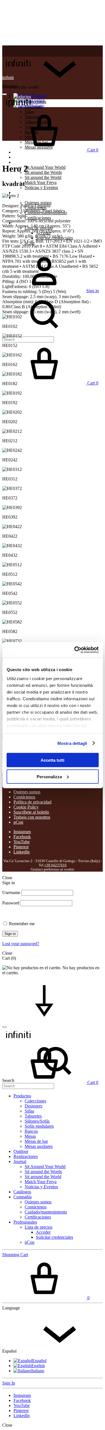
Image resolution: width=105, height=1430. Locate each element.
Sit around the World (43, 177)
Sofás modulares (39, 1126)
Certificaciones (38, 217)
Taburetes (33, 1116)
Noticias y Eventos (41, 187)
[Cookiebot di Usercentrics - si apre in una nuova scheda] (75, 649)
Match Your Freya (41, 182)
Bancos (31, 1131)
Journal (19, 162)
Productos (22, 1095)
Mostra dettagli (72, 743)
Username (11, 892)
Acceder (43, 1232)
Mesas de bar (36, 1141)
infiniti (8, 77)
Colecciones (35, 101)
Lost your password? (20, 943)
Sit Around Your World (45, 167)
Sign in (10, 934)
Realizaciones (25, 157)
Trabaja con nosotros (31, 817)
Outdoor (20, 1151)
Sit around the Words (43, 172)
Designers (33, 1106)
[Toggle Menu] (4, 94)
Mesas (30, 1136)
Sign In (8, 1383)
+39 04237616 (55, 865)
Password (10, 903)
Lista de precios (38, 1227)
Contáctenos (24, 797)
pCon (18, 822)
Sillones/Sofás (37, 1121)
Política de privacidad (32, 802)
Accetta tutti (52, 760)
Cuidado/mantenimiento (46, 1212)
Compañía (22, 197)
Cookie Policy (26, 807)
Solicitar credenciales (54, 1237)
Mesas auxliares (39, 1146)
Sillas (29, 1111)
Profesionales (25, 1222)
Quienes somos (38, 202)
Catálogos (22, 192)
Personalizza (49, 776)
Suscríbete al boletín (31, 812)
